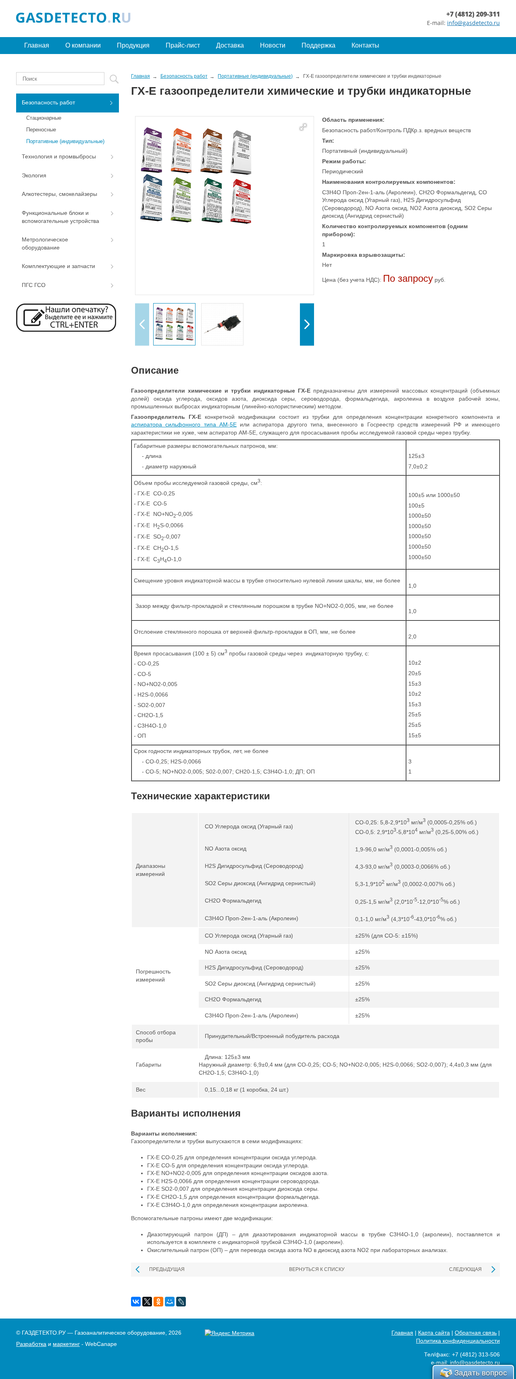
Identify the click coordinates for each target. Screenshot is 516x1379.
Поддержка (318, 45)
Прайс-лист (183, 45)
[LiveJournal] (181, 1301)
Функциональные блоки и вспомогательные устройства (60, 217)
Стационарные (43, 118)
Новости (272, 45)
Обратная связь (476, 1332)
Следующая (465, 1269)
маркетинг (66, 1344)
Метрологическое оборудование (45, 243)
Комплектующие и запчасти (58, 266)
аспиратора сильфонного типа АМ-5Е (184, 424)
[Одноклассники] (158, 1301)
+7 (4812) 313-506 (476, 1354)
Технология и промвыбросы (59, 156)
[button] (307, 324)
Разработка (31, 1344)
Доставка (230, 45)
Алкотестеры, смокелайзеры (59, 194)
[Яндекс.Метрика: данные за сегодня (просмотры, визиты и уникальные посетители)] (229, 1333)
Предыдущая (167, 1269)
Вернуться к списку (317, 1269)
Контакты (365, 45)
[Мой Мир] (170, 1301)
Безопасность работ (48, 102)
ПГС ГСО (34, 285)
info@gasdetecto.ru (473, 23)
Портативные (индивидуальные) (65, 141)
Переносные (41, 130)
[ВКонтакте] (136, 1301)
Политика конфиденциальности (458, 1340)
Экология (34, 175)
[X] (147, 1301)
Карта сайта (434, 1332)
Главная (36, 45)
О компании (83, 45)
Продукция (133, 45)
